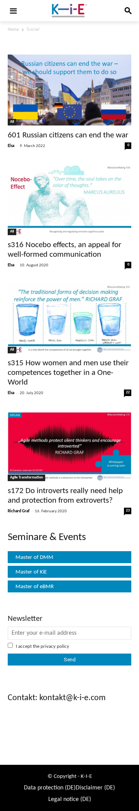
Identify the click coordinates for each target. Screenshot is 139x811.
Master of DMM (34, 557)
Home (13, 29)
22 (128, 392)
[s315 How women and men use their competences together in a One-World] (69, 319)
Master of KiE (31, 572)
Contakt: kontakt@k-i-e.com (57, 698)
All (12, 122)
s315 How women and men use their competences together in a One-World (68, 372)
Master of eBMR (34, 587)
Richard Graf (18, 511)
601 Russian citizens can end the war (68, 135)
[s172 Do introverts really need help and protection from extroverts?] (69, 446)
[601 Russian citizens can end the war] (69, 89)
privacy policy (55, 646)
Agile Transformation (26, 477)
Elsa (11, 146)
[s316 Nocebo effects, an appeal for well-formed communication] (69, 200)
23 (128, 510)
